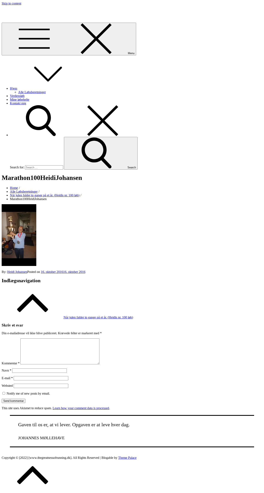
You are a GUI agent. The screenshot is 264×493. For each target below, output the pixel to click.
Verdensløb (17, 96)
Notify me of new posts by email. (28, 393)
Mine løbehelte (19, 99)
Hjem (13, 88)
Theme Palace (127, 457)
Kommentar (11, 363)
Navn (6, 370)
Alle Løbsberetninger (32, 92)
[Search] (72, 135)
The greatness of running (18, 10)
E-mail (7, 378)
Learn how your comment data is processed (81, 408)
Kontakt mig (18, 103)
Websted (7, 385)
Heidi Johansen (17, 272)
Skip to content (11, 3)
